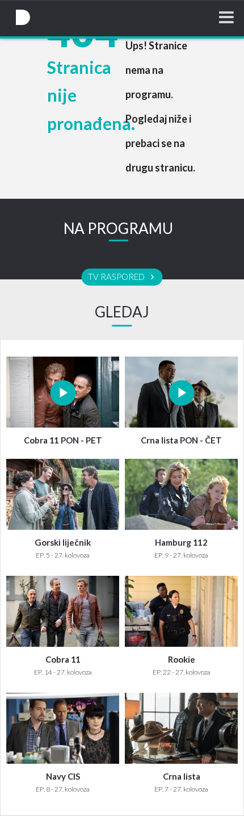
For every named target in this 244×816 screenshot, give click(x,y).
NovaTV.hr (23, 18)
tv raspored (117, 277)
